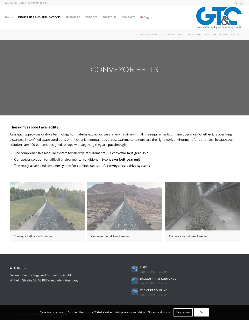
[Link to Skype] (241, 3)
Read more (183, 312)
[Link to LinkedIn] (235, 3)
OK (201, 312)
